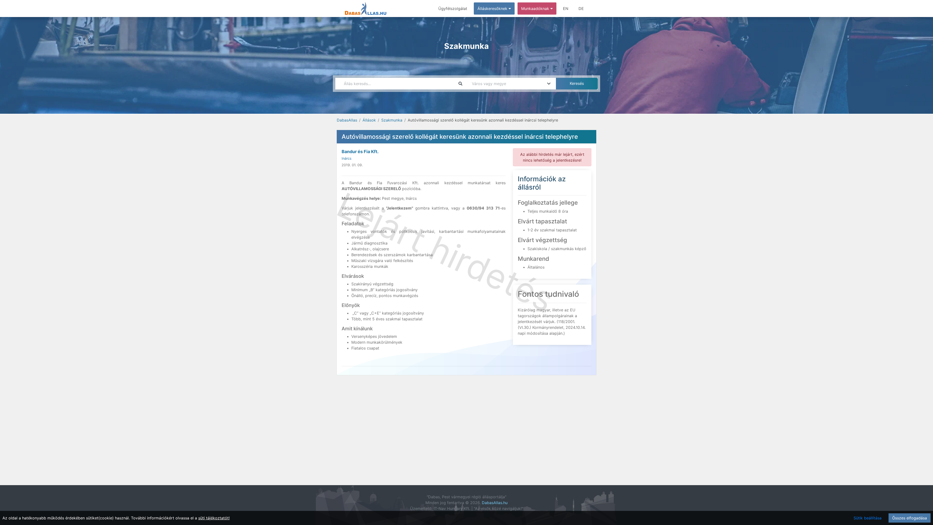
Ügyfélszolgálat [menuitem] (452, 8)
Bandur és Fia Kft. (360, 151)
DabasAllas (347, 120)
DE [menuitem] (581, 8)
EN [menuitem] (565, 8)
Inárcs (347, 158)
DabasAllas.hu (495, 502)
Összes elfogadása (909, 518)
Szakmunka (391, 120)
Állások (369, 120)
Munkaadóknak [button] (535, 8)
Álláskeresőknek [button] (493, 8)
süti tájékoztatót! (214, 518)
